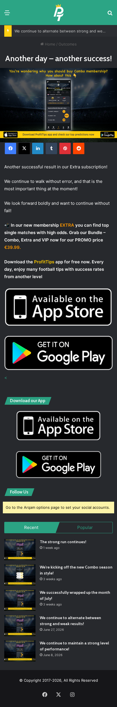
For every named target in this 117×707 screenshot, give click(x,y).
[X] (24, 148)
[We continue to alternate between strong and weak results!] (19, 625)
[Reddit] (78, 148)
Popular (85, 527)
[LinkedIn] (37, 148)
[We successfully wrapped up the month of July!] (19, 600)
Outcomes (67, 44)
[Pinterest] (65, 148)
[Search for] (110, 14)
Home (49, 44)
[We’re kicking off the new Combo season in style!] (19, 575)
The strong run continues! (63, 541)
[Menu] (7, 14)
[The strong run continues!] (19, 549)
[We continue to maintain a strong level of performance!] (19, 650)
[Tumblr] (51, 148)
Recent (31, 527)
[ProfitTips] (58, 12)
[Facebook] (10, 148)
